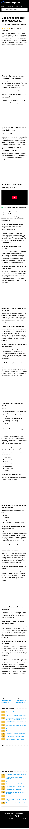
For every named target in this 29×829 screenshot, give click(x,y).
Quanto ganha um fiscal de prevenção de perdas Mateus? (16, 796)
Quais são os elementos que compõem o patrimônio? (15, 793)
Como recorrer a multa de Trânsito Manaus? (16, 715)
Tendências (10, 6)
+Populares (19, 6)
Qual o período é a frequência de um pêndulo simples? (17, 803)
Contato (11, 818)
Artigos (3, 6)
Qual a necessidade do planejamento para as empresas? (16, 712)
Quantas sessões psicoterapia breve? (15, 736)
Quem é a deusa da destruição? (13, 789)
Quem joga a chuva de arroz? (13, 730)
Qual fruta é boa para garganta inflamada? (16, 725)
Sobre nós (4, 818)
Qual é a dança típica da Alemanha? (14, 783)
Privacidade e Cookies (22, 818)
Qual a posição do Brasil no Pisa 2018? (15, 786)
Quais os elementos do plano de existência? (16, 781)
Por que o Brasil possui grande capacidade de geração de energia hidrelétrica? (16, 719)
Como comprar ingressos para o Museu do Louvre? (16, 800)
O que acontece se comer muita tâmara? (15, 733)
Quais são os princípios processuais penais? (16, 774)
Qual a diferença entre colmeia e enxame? (16, 728)
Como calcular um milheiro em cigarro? (15, 739)
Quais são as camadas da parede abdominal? (14, 778)
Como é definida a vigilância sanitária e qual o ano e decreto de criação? (16, 722)
